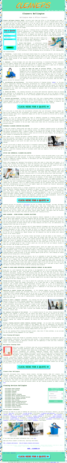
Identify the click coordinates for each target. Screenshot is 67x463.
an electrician (32, 418)
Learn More (53, 462)
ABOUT (52, 10)
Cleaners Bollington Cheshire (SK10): (14, 20)
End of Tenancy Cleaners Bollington (29, 443)
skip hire (11, 413)
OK (58, 462)
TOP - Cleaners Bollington (10, 443)
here (4, 382)
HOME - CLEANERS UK (33, 448)
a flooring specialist (33, 417)
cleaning (35, 31)
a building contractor (55, 417)
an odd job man (27, 413)
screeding (35, 420)
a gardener (49, 418)
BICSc (54, 82)
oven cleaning (58, 414)
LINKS (49, 10)
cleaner (43, 39)
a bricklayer (25, 414)
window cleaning (37, 416)
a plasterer (13, 417)
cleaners (43, 210)
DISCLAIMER (61, 10)
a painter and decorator (48, 413)
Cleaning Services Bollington (15, 385)
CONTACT (56, 10)
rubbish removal (7, 414)
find (7, 374)
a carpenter (20, 420)
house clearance (57, 416)
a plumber (41, 414)
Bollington (27, 204)
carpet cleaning (14, 418)
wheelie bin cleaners (17, 416)
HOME (46, 10)
